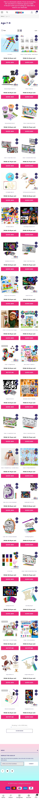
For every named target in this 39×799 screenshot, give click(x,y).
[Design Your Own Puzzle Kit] (10, 284)
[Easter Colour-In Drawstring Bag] (10, 629)
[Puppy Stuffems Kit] (10, 663)
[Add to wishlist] (17, 36)
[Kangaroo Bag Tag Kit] (29, 663)
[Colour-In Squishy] (29, 78)
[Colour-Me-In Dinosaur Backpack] (10, 525)
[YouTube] (12, 771)
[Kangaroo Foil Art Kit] (29, 698)
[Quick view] (17, 39)
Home (2, 16)
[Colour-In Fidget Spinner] (10, 353)
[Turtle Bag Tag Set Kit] (29, 525)
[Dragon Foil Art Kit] (10, 388)
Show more (19, 730)
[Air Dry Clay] (10, 560)
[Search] (7, 12)
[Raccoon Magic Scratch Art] (10, 78)
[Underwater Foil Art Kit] (29, 491)
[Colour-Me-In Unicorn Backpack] (10, 491)
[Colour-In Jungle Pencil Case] (10, 422)
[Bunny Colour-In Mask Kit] (29, 353)
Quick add (10, 62)
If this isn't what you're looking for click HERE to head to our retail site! (19, 6)
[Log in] (32, 12)
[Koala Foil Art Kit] (29, 284)
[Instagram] (7, 771)
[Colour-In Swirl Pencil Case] (29, 250)
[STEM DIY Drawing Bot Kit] (10, 698)
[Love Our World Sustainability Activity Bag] (29, 319)
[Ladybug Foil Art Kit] (10, 594)
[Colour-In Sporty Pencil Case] (29, 112)
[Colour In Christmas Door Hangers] (10, 319)
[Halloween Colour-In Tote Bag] (29, 388)
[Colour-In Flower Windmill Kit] (29, 457)
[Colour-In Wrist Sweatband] (29, 629)
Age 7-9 (8, 16)
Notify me (10, 372)
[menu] (2, 12)
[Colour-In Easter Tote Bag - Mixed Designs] (29, 43)
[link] (10, 796)
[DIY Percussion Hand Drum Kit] (29, 181)
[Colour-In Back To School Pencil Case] (29, 560)
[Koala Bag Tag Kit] (29, 594)
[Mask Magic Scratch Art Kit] (29, 215)
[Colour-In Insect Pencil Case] (29, 422)
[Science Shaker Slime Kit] (10, 112)
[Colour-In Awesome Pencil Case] (29, 146)
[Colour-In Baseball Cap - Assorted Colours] (10, 457)
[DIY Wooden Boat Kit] (10, 181)
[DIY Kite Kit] (10, 43)
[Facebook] (2, 771)
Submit (31, 763)
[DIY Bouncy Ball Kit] (10, 215)
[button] (18, 30)
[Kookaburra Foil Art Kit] (10, 250)
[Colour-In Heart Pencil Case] (10, 146)
